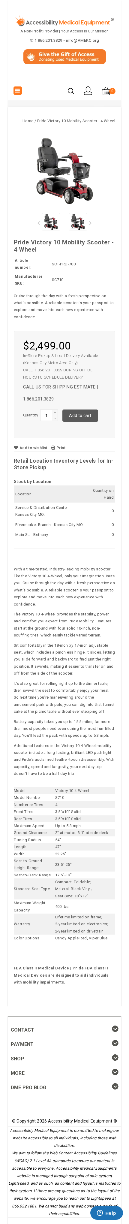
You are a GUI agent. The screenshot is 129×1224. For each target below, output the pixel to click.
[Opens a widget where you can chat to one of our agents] (106, 1213)
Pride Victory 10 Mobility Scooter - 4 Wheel (76, 121)
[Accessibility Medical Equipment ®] (64, 77)
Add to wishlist (33, 448)
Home (28, 121)
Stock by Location (33, 481)
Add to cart (80, 415)
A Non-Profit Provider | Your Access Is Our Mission (64, 31)
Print (60, 448)
